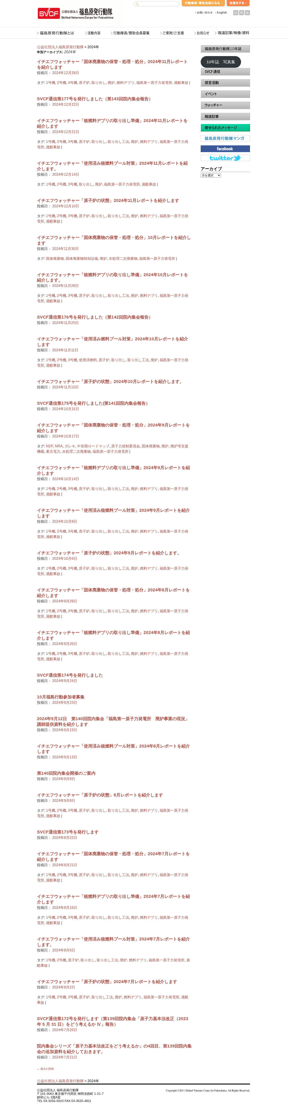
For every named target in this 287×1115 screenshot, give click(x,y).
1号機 (50, 83)
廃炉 (111, 83)
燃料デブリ (126, 83)
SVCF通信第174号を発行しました (70, 675)
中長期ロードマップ (93, 446)
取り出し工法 (118, 142)
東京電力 (53, 451)
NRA (59, 446)
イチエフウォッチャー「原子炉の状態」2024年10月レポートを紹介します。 (110, 381)
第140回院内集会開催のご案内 (66, 773)
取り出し (98, 83)
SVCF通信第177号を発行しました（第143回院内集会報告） (95, 98)
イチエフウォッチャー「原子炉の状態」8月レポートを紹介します (100, 795)
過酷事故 (181, 83)
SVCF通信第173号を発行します (68, 832)
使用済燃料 (88, 360)
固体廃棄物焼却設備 (82, 258)
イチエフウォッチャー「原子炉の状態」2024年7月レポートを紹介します (107, 981)
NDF (49, 446)
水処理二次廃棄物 (123, 258)
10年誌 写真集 (221, 62)
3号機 (72, 83)
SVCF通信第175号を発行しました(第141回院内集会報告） (93, 403)
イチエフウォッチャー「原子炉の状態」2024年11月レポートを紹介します (108, 200)
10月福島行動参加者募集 (61, 697)
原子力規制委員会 (125, 446)
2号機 (61, 83)
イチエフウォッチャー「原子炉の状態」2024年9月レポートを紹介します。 (109, 553)
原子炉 (84, 83)
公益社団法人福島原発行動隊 (60, 47)
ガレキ (70, 446)
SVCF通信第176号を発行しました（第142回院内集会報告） (95, 317)
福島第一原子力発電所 (154, 83)
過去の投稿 (45, 1068)
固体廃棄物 (55, 258)
